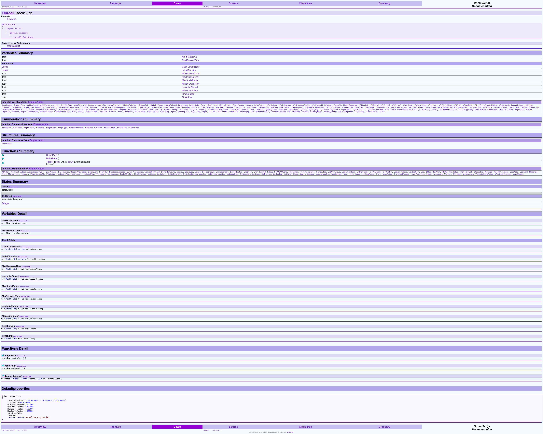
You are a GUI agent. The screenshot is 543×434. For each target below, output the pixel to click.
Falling (270, 172)
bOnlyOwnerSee (333, 107)
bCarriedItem (272, 105)
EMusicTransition (76, 128)
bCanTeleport (259, 105)
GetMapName (375, 172)
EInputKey (40, 128)
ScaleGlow (102, 112)
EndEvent (248, 172)
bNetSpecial (284, 107)
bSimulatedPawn (461, 107)
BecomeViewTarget (78, 172)
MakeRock (51, 158)
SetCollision (161, 174)
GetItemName (362, 172)
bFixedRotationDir (470, 105)
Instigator (193, 109)
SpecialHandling (322, 174)
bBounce (249, 105)
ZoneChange (518, 174)
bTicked (524, 107)
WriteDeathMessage (503, 174)
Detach (198, 172)
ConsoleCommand (152, 172)
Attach (23, 172)
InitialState (183, 109)
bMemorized (157, 107)
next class (22, 7)
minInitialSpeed (190, 87)
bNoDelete (309, 107)
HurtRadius (453, 172)
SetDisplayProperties (216, 174)
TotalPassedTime (190, 60)
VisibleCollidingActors (484, 174)
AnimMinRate (66, 105)
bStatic (504, 107)
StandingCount (183, 112)
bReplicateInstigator (399, 107)
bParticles (359, 107)
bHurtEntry (39, 107)
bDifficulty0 (363, 105)
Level (252, 109)
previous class (8, 7)
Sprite (173, 112)
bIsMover (85, 107)
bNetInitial (229, 107)
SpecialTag (164, 112)
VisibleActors (468, 174)
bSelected (435, 107)
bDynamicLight (420, 105)
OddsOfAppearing (466, 109)
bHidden (529, 105)
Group (174, 109)
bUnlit (31, 109)
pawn (70, 162)
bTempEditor (514, 107)
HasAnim (436, 172)
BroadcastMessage (117, 172)
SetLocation (245, 174)
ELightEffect (51, 128)
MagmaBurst (13, 46)
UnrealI (8, 13)
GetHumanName (348, 172)
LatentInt (244, 109)
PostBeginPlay (63, 174)
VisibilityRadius (330, 112)
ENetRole (89, 128)
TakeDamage (336, 174)
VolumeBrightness (345, 112)
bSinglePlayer (475, 107)
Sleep (295, 174)
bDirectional (407, 105)
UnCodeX (290, 432)
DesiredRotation (110, 109)
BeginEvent (93, 172)
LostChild (524, 172)
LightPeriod (324, 109)
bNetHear (219, 107)
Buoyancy (39, 109)
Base (203, 105)
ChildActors (138, 172)
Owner (510, 109)
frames (206, 7)
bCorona (327, 105)
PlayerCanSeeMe (37, 174)
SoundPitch (128, 112)
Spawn (302, 174)
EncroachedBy (208, 172)
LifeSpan (259, 109)
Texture (212, 112)
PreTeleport (100, 174)
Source (233, 3)
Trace (378, 174)
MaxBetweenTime (191, 73)
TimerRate (233, 112)
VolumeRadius (372, 112)
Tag (198, 112)
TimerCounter (221, 112)
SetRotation (277, 174)
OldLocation (492, 109)
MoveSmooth (13, 174)
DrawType (143, 109)
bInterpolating (51, 107)
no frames (217, 7)
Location (379, 109)
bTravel (24, 109)
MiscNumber (402, 109)
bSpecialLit (487, 107)
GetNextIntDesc (400, 172)
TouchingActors (367, 174)
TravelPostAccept (401, 174)
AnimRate (78, 105)
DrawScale (132, 109)
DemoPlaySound (168, 172)
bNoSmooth (320, 107)
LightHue (303, 109)
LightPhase (335, 109)
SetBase (151, 174)
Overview (40, 3)
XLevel (382, 112)
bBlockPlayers (238, 105)
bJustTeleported (118, 107)
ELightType (62, 128)
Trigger (49, 162)
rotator (5, 70)
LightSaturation (359, 109)
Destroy (180, 172)
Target (204, 112)
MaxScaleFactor (190, 80)
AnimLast (55, 105)
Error (256, 172)
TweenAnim (438, 174)
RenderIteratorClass (62, 112)
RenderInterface (46, 112)
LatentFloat (234, 109)
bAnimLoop (183, 105)
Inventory (202, 109)
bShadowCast (447, 107)
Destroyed (189, 172)
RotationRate (91, 112)
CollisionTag (78, 109)
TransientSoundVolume (280, 112)
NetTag (435, 109)
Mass (387, 109)
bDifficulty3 (396, 105)
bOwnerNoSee (347, 107)
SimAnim (112, 112)
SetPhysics (266, 174)
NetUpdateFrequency (448, 109)
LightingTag (313, 109)
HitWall (444, 172)
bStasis (497, 107)
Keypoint (11, 19)
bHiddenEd (6, 107)
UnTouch (448, 174)
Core (4, 24)
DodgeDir (123, 109)
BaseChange (51, 172)
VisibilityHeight (316, 112)
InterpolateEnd (466, 172)
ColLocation (90, 109)
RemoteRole (33, 112)
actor (57, 162)
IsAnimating (478, 172)
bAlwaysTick (143, 105)
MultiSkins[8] (414, 109)
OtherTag (502, 109)
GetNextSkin (414, 172)
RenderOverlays (126, 174)
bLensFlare (131, 107)
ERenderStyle (109, 128)
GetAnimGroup (334, 172)
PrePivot (15, 112)
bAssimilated (212, 105)
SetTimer (287, 174)
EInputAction (28, 128)
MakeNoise (533, 172)
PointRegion (7, 144)
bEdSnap (457, 105)
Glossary (384, 3)
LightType (371, 109)
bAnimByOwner (156, 105)
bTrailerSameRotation (11, 109)
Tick (345, 174)
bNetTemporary (297, 107)
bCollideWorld (317, 105)
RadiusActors (112, 174)
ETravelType (133, 128)
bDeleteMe (337, 105)
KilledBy (497, 172)
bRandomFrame (382, 107)
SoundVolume (153, 112)
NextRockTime (189, 57)
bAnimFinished (170, 105)
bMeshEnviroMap (182, 107)
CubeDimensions (191, 67)
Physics (529, 109)
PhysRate (6, 112)
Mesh (393, 109)
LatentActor (213, 109)
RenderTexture (140, 174)
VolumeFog (359, 112)
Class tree (305, 3)
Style (193, 112)
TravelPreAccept (417, 174)
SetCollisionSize (175, 174)
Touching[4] (244, 112)
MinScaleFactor (190, 90)
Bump (129, 172)
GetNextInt (387, 172)
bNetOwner (251, 107)
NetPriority (426, 109)
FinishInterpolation (306, 172)
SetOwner (256, 174)
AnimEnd (15, 172)
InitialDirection (189, 70)
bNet (203, 107)
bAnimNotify (194, 105)
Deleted (99, 109)
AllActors (5, 172)
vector (5, 67)
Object (11, 24)
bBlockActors (224, 105)
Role (74, 112)
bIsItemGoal (64, 107)
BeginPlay (51, 155)
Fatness (167, 109)
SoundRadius (140, 112)
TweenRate (295, 112)
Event (150, 109)
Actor (18, 29)
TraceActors (387, 174)
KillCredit (488, 172)
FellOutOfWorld (280, 172)
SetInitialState (233, 174)
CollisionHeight (51, 109)
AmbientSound (32, 105)
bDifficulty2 (385, 105)
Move (4, 174)
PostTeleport (76, 174)
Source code (13, 187)
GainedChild (321, 172)
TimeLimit (187, 97)
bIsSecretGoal (105, 107)
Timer (350, 174)
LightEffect (293, 109)
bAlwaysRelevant (129, 105)
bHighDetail (17, 107)
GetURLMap (426, 172)
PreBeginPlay (88, 174)
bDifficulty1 (374, 105)
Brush (427, 107)
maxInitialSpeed (190, 77)
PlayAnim (25, 174)
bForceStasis (504, 105)
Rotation (81, 112)
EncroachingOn (222, 172)
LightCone (283, 109)
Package (115, 3)
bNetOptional (240, 107)
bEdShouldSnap (445, 105)
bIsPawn (93, 107)
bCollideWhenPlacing (301, 105)
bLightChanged (144, 107)
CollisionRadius (65, 109)
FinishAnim (293, 172)
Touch (357, 174)
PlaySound (50, 174)
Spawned (310, 174)
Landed (505, 172)
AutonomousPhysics (35, 172)
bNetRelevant (263, 107)
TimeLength (188, 94)
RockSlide (28, 37)
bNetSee (274, 107)
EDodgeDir (6, 128)
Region (23, 112)
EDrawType (17, 128)
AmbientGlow (19, 105)
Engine (10, 29)
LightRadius (346, 109)
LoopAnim (514, 172)
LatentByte (223, 109)
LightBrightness (271, 109)
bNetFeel (210, 107)
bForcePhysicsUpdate (488, 105)
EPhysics (98, 128)
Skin (120, 112)
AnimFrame (45, 105)
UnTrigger (457, 174)
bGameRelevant (517, 105)
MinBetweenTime (191, 84)
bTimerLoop (534, 107)
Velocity (305, 112)
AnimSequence (89, 105)
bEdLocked (432, 105)
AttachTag (101, 105)
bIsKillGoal (74, 107)
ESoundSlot (122, 128)
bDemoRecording (350, 105)
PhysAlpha (519, 109)
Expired (262, 172)
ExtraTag (158, 109)
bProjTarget (369, 107)
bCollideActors (285, 105)
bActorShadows (113, 105)
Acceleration (7, 105)
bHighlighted (29, 107)
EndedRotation (236, 172)
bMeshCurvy (168, 107)
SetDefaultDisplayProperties (194, 174)
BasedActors (63, 172)
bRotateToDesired (416, 107)
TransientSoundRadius (259, 112)
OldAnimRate (480, 109)
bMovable (195, 107)
